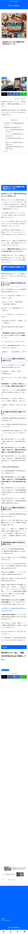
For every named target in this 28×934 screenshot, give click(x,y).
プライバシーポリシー (6, 920)
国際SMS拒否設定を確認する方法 (12, 127)
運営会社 (3, 918)
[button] (25, 482)
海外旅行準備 (6, 670)
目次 (12, 120)
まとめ (6, 151)
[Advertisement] (14, 60)
